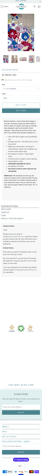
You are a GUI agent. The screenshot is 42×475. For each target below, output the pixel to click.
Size (3, 84)
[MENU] (1, 7)
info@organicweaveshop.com (13, 236)
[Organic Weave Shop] (21, 6)
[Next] (38, 32)
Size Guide (6, 209)
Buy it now (21, 110)
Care (3, 215)
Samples (5, 212)
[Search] (34, 7)
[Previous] (3, 32)
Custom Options (9, 206)
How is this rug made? (12, 218)
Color (4, 94)
